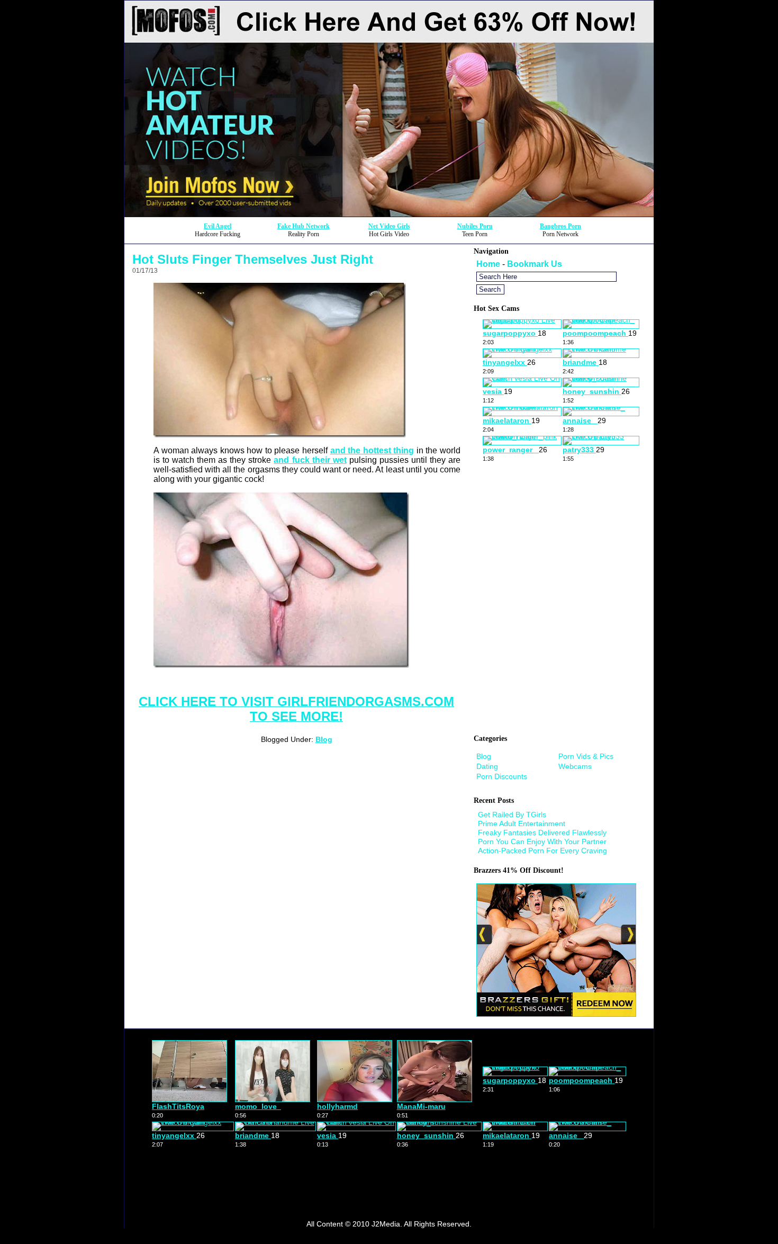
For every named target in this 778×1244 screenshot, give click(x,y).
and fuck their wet (310, 459)
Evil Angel (217, 226)
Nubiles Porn (475, 226)
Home (488, 264)
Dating (487, 766)
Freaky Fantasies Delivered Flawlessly (542, 832)
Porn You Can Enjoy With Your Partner (542, 841)
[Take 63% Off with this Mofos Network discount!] (389, 213)
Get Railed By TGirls (512, 814)
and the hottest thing (372, 450)
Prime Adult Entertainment (521, 823)
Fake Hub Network (303, 226)
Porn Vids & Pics (585, 756)
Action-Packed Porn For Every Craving (542, 850)
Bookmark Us (534, 264)
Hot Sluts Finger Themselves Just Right (252, 259)
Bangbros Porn (560, 226)
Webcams (575, 766)
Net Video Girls (389, 226)
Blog (323, 739)
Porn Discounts (501, 776)
